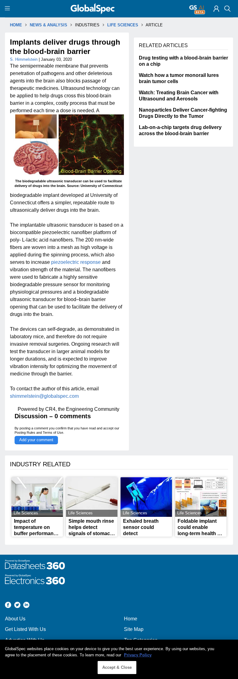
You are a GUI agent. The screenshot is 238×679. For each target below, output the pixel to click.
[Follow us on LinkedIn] (26, 606)
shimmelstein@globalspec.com (44, 396)
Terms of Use (53, 432)
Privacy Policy (138, 655)
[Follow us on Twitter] (17, 606)
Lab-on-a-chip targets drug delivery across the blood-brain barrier (180, 130)
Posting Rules (25, 432)
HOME (16, 25)
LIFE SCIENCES (122, 25)
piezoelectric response (76, 262)
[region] (119, 659)
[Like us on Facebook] (8, 606)
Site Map (133, 629)
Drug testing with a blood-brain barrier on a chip (183, 61)
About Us (15, 618)
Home (130, 618)
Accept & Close (117, 667)
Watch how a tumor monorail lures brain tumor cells (179, 78)
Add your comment (36, 439)
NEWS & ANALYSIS (48, 25)
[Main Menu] (8, 8)
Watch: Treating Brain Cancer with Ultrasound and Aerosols (178, 95)
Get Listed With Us (25, 629)
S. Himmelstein (24, 59)
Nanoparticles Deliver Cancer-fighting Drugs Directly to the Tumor (183, 113)
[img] (216, 8)
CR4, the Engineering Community (82, 409)
